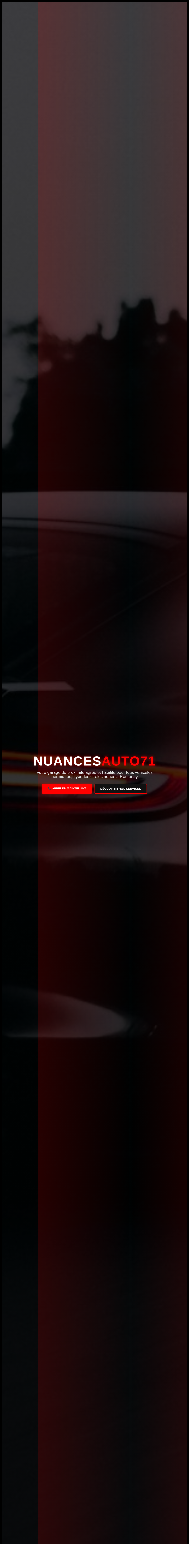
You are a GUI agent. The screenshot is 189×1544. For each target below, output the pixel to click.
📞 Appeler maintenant (67, 788)
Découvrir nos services (120, 788)
